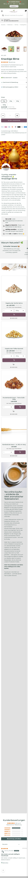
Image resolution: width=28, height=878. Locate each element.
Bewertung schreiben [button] (14, 838)
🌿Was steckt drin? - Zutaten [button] (9, 77)
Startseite (3, 24)
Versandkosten (12, 108)
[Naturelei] (13, 11)
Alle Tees (16, 24)
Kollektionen (10, 24)
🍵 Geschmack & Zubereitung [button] (9, 82)
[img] (4, 848)
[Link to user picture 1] (4, 865)
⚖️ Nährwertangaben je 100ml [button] (9, 87)
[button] (4, 62)
